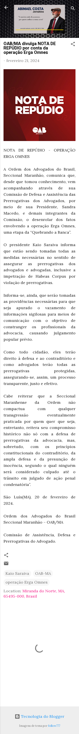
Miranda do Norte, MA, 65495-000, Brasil (34, 593)
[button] (72, 44)
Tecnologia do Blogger (42, 716)
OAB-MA (43, 573)
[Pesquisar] (72, 9)
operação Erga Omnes (26, 582)
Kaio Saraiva (17, 573)
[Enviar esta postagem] (6, 564)
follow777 (54, 725)
